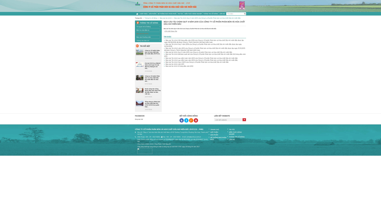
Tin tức (232, 129)
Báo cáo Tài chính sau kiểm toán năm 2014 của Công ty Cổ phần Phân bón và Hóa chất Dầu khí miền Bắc (202, 60)
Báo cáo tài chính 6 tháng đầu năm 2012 (179, 66)
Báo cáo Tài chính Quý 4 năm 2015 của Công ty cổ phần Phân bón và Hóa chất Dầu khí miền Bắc (207, 18)
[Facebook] (181, 120)
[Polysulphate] (239, 5)
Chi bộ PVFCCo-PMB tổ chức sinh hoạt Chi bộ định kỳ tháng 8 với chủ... (152, 65)
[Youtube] (196, 120)
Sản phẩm (214, 135)
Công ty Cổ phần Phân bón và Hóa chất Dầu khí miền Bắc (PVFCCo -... (152, 52)
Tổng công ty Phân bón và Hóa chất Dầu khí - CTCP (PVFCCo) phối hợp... (152, 104)
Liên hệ (232, 139)
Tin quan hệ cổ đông (143, 26)
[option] (239, 6)
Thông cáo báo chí (142, 40)
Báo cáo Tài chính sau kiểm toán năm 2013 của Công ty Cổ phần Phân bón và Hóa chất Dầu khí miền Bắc (202, 58)
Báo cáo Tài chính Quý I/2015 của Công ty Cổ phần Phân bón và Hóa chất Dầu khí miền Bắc (197, 62)
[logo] (137, 3)
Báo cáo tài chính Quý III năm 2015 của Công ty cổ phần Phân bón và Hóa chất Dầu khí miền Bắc (199, 52)
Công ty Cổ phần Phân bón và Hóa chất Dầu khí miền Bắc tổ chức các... (152, 78)
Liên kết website (221, 120)
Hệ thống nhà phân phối (218, 138)
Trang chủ (138, 18)
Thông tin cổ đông (150, 18)
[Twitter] (186, 120)
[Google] (191, 120)
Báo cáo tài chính (166, 18)
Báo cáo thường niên (143, 37)
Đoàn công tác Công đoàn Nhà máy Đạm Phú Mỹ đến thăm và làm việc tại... (153, 91)
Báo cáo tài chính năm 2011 (175, 64)
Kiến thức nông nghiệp (235, 133)
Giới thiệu (214, 132)
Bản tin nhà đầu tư (142, 30)
